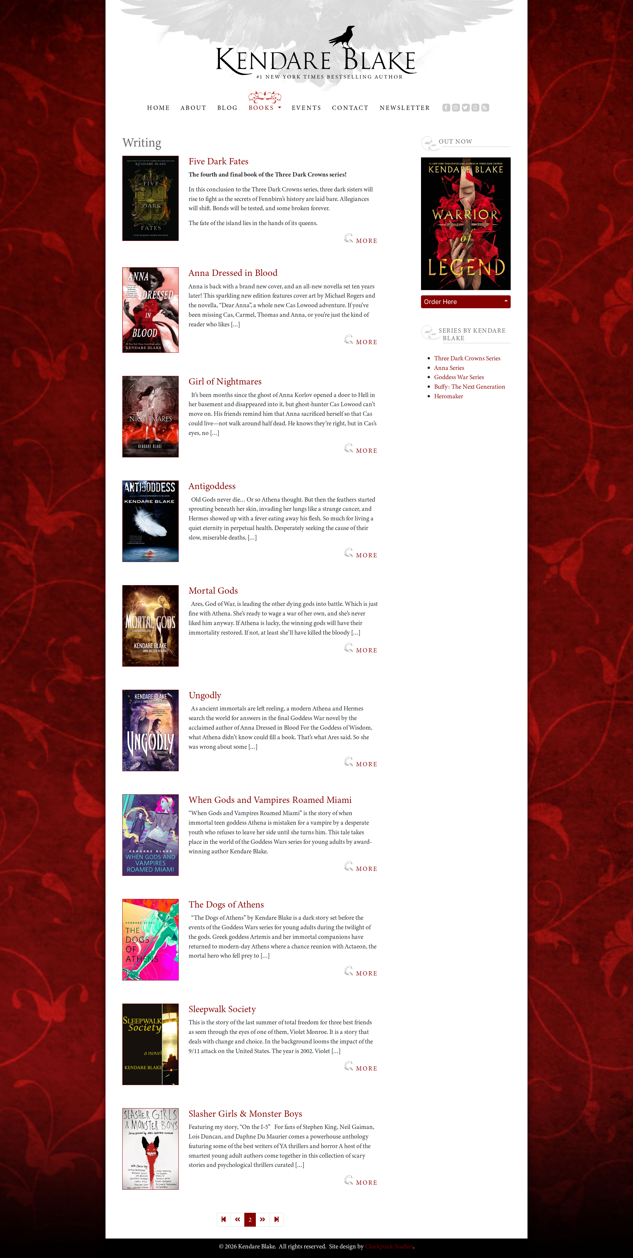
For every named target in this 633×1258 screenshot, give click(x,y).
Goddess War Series (459, 377)
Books (262, 107)
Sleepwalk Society (222, 1009)
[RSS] (485, 108)
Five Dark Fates (219, 161)
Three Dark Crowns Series (467, 358)
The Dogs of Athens (226, 904)
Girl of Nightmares (225, 381)
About (194, 107)
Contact (350, 107)
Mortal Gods (213, 590)
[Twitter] (466, 108)
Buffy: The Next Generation (469, 386)
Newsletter (405, 107)
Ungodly (205, 695)
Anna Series (449, 367)
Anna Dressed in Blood (233, 272)
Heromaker (448, 396)
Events (306, 107)
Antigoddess (212, 486)
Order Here (440, 302)
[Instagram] (456, 108)
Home (158, 107)
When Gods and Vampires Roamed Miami (270, 799)
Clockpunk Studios (388, 1246)
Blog (227, 107)
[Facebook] (446, 108)
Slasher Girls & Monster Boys (245, 1113)
